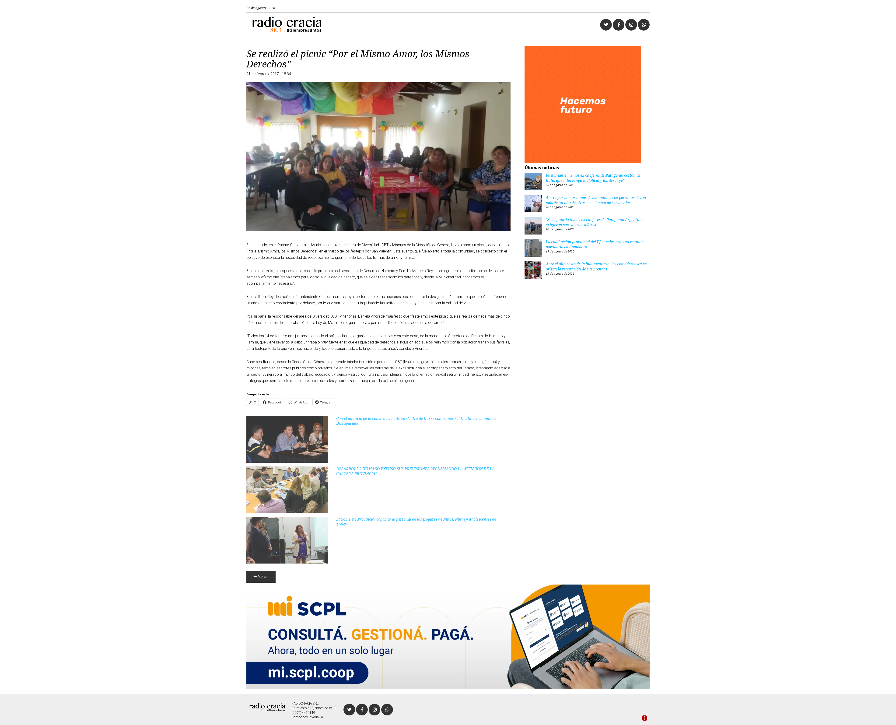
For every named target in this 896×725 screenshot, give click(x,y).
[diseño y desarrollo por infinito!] (644, 718)
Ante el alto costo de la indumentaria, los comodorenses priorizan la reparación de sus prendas (597, 266)
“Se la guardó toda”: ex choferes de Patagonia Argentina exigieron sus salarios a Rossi (594, 222)
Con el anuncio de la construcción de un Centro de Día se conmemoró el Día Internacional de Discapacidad (416, 421)
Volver (263, 576)
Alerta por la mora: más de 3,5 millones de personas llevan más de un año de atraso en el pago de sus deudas (596, 200)
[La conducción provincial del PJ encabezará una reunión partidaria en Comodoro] (533, 248)
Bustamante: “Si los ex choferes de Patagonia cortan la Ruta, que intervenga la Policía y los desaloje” (593, 178)
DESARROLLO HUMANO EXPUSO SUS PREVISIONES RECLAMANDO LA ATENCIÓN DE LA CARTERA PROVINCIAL (415, 471)
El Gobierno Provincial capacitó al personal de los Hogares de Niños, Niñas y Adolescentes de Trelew (416, 522)
